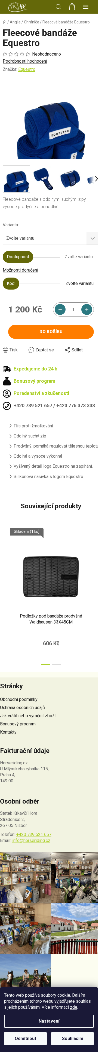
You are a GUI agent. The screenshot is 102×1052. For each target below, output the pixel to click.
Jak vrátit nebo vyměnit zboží (27, 715)
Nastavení (49, 1021)
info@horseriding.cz (31, 840)
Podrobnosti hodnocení (25, 61)
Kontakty (8, 732)
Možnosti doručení (20, 270)
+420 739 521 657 (33, 834)
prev (5, 559)
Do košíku (51, 331)
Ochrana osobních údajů (22, 707)
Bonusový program (18, 723)
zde (73, 1007)
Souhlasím (72, 1038)
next (96, 559)
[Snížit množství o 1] (60, 309)
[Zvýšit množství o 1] (87, 309)
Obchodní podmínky (19, 699)
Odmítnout (25, 1038)
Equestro (26, 69)
